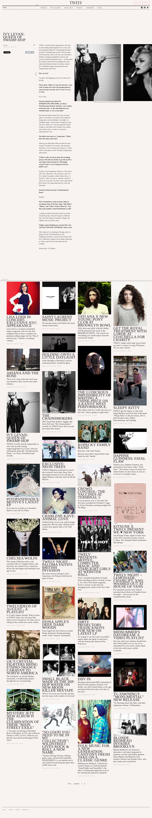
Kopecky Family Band (94, 446)
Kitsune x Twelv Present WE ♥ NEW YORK (128, 529)
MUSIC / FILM (68, 8)
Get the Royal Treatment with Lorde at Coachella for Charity (130, 334)
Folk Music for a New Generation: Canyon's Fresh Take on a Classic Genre (94, 753)
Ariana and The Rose (23, 374)
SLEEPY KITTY (126, 408)
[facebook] (142, 8)
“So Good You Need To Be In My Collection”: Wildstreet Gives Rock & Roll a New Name (56, 742)
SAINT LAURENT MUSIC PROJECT (57, 318)
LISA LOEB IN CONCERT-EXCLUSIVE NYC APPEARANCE (22, 321)
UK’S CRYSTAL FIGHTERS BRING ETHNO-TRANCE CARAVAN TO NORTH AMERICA (22, 667)
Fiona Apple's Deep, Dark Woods (55, 625)
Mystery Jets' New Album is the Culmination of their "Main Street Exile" (23, 720)
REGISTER (137, 3)
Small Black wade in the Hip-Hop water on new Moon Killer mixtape (58, 684)
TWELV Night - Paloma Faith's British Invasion (57, 566)
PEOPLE (79, 8)
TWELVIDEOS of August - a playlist (22, 609)
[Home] (76, 2)
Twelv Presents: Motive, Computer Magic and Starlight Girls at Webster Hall (94, 564)
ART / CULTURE (55, 8)
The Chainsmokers (57, 416)
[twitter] (148, 8)
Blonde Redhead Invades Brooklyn (123, 742)
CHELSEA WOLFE (22, 558)
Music (5, 45)
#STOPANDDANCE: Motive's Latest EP (23, 502)
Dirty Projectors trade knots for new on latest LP (91, 628)
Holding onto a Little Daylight (59, 355)
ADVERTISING (25, 809)
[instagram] (145, 8)
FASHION (44, 8)
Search (5, 7)
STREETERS (90, 8)
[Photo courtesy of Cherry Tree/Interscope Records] (98, 100)
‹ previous (76, 784)
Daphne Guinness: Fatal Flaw (129, 458)
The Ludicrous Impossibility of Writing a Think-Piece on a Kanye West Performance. (94, 399)
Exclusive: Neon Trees (53, 465)
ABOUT (4, 809)
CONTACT (11, 809)
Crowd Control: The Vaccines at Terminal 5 (91, 493)
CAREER (17, 809)
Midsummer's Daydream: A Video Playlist (128, 635)
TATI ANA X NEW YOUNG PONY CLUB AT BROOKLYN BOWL (94, 320)
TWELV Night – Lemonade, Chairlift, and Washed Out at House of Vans (128, 581)
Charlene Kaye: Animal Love (58, 517)
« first (69, 784)
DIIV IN (84, 679)
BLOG (100, 8)
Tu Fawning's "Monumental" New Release (128, 697)
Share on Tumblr (29, 52)
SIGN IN (146, 3)
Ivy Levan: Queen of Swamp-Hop (18, 438)
